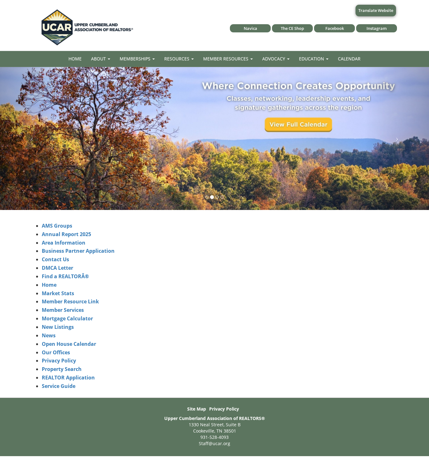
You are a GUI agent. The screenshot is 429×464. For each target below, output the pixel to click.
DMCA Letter (57, 267)
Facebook (334, 28)
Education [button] (312, 59)
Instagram (377, 28)
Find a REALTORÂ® (65, 276)
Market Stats (58, 293)
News (49, 335)
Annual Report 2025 (66, 234)
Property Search (62, 369)
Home (75, 59)
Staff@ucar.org (214, 443)
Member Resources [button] (226, 59)
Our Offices (56, 352)
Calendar (349, 59)
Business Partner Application (78, 250)
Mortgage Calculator (67, 318)
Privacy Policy (59, 360)
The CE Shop (292, 28)
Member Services (63, 310)
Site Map (196, 409)
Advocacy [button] (274, 59)
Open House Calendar (69, 343)
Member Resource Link (70, 301)
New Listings (58, 326)
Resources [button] (177, 59)
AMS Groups (57, 225)
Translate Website (375, 10)
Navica (250, 28)
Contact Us (55, 259)
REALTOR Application (68, 377)
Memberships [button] (136, 59)
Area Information (63, 242)
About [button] (99, 59)
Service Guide (58, 386)
